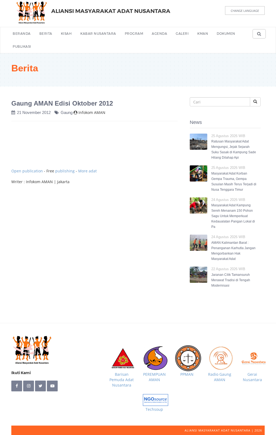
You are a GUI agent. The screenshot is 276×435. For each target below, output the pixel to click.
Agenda (159, 34)
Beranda (22, 34)
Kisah (66, 34)
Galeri (182, 34)
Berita (45, 34)
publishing (65, 170)
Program (134, 34)
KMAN (202, 34)
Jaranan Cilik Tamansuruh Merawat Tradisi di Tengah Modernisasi (230, 280)
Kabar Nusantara (98, 34)
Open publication (27, 170)
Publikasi (22, 46)
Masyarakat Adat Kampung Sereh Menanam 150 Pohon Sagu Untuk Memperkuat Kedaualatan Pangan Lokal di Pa (233, 216)
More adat (87, 170)
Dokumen (226, 34)
